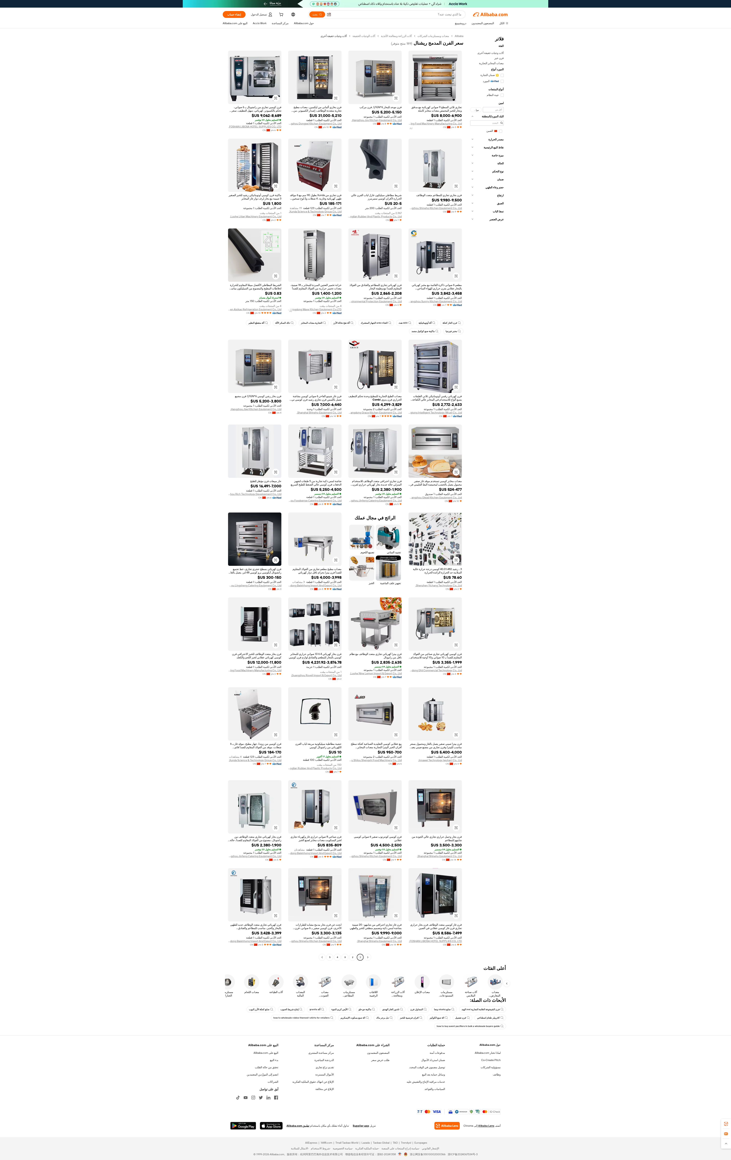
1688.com (326, 1142)
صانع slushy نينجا (442, 1009)
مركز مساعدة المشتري (321, 1052)
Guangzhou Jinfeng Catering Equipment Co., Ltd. (375, 500)
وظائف (497, 1074)
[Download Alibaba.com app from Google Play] (243, 1126)
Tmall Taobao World (346, 1142)
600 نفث (403, 323)
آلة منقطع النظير (256, 323)
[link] (726, 1124)
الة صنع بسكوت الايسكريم (353, 1017)
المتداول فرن (416, 1009)
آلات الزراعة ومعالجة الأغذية (396, 36)
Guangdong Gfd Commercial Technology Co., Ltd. (435, 670)
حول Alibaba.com (490, 1044)
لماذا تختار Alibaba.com (488, 1052)
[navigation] (487, 497)
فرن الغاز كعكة (450, 323)
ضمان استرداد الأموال (433, 1060)
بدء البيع (274, 1060)
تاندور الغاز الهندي (390, 1009)
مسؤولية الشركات (491, 1067)
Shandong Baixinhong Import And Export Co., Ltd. (315, 585)
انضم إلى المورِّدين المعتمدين (262, 1074)
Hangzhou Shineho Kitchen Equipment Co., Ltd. (435, 208)
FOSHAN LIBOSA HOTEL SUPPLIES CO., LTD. (255, 126)
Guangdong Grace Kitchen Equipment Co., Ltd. (375, 412)
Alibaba (459, 36)
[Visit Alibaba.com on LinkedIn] (268, 1097)
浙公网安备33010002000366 (427, 1154)
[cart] (281, 15)
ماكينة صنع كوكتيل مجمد (423, 331)
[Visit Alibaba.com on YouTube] (245, 1097)
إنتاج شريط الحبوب (289, 1009)
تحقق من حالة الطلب (266, 1067)
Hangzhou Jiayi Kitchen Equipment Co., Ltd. (255, 409)
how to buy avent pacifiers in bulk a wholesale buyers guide (468, 1026)
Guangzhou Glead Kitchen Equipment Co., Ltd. (435, 497)
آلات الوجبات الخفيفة (364, 36)
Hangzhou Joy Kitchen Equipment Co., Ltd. (377, 120)
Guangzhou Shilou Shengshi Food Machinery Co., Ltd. (375, 760)
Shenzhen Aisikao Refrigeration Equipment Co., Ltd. (254, 309)
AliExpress (311, 1142)
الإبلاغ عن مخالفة (324, 1089)
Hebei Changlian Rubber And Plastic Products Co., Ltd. (375, 216)
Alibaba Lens (486, 1125)
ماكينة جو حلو (365, 1009)
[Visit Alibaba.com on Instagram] (253, 1097)
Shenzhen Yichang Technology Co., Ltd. (438, 585)
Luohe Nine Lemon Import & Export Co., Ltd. (376, 673)
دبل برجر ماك (382, 1017)
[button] (329, 14)
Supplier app (361, 1125)
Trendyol (406, 1142)
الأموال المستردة (324, 1074)
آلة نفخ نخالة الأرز (341, 323)
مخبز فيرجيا (451, 331)
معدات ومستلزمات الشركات (433, 36)
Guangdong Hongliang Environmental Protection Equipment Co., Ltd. (375, 301)
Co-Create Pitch (491, 1060)
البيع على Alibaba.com (266, 1052)
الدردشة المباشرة (324, 1060)
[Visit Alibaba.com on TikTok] (238, 1097)
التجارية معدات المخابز (311, 323)
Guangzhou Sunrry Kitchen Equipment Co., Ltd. (435, 301)
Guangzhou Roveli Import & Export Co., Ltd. (316, 675)
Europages (420, 1142)
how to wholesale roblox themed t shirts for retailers (301, 1017)
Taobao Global (381, 1142)
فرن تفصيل (460, 1017)
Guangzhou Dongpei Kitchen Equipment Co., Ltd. (315, 123)
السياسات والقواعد (435, 1089)
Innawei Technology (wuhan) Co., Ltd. (440, 760)
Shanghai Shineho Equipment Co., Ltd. (319, 412)
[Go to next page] (322, 957)
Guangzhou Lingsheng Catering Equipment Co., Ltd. (254, 585)
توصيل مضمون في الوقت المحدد (427, 1067)
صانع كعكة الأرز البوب (259, 1009)
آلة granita (315, 1009)
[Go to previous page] (367, 957)
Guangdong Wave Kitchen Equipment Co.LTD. (315, 309)
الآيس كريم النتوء (339, 1009)
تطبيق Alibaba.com (297, 1125)
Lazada (366, 1142)
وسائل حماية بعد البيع (433, 1074)
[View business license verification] (400, 1154)
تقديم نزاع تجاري (325, 1067)
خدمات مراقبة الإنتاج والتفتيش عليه (426, 1081)
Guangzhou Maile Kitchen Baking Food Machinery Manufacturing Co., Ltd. (435, 123)
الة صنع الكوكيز (437, 1017)
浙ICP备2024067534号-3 (463, 1154)
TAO (395, 1142)
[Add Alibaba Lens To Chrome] (447, 1126)
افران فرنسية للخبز (409, 1017)
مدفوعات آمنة (437, 1052)
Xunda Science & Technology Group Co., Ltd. (315, 211)
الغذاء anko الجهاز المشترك (374, 323)
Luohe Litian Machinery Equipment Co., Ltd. (255, 216)
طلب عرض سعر (380, 1060)
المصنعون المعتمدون (378, 1052)
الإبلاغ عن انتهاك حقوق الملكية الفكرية (313, 1081)
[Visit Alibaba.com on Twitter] (261, 1097)
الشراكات (273, 1081)
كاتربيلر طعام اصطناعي (488, 1017)
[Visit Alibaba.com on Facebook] (276, 1097)
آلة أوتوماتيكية (425, 323)
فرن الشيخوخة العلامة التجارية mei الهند (481, 1009)
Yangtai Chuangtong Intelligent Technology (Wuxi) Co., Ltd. (435, 412)
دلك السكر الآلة (282, 323)
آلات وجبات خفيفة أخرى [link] (334, 36)
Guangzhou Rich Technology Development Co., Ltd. (254, 494)
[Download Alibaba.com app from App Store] (271, 1126)
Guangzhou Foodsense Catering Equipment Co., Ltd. (315, 500)
